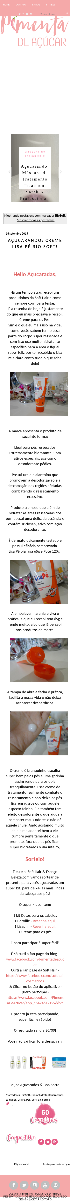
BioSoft (26, 1095)
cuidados (11, 1099)
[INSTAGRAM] (35, 1185)
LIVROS (36, 5)
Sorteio (46, 1099)
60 (45, 1112)
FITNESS (50, 5)
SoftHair (36, 1099)
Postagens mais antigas (56, 1164)
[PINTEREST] (56, 1185)
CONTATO (21, 5)
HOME (6, 5)
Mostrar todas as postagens (35, 220)
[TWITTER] (24, 1185)
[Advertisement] (35, 90)
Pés (28, 1099)
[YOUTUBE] (45, 1185)
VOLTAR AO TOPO (41, 1199)
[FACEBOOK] (14, 1185)
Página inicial (21, 1164)
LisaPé (21, 1099)
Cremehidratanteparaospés (47, 1095)
